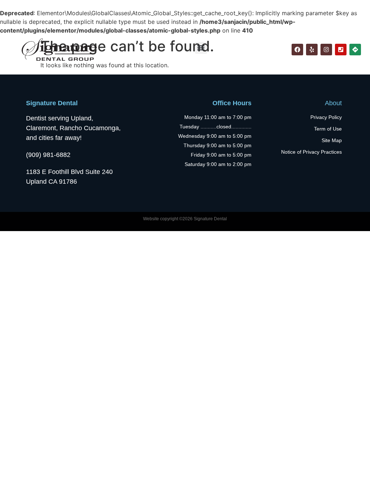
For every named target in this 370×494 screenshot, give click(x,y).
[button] (201, 48)
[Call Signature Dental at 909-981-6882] (341, 49)
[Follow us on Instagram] (326, 49)
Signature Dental (52, 103)
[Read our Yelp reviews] (312, 49)
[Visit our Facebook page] (297, 49)
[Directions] (355, 49)
